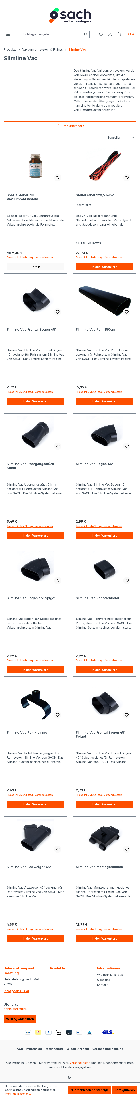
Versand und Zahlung (107, 1049)
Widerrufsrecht (78, 1049)
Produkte (57, 968)
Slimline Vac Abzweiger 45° (29, 867)
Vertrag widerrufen (20, 1019)
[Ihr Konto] (110, 34)
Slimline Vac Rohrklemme (27, 732)
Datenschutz (54, 1049)
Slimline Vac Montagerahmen (99, 867)
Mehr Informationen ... (18, 1093)
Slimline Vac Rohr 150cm (95, 329)
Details (35, 267)
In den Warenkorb (104, 267)
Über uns (103, 980)
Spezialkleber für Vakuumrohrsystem (22, 197)
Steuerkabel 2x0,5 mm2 (95, 195)
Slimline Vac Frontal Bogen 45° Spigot (101, 734)
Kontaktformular (15, 1009)
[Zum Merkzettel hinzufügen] (57, 177)
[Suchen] (85, 34)
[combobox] (50, 34)
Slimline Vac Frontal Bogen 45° (32, 329)
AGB (20, 1049)
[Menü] (8, 34)
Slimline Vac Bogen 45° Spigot (31, 598)
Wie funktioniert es (110, 974)
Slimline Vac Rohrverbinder (97, 598)
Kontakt (102, 985)
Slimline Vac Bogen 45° (94, 464)
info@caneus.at (16, 991)
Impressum (34, 1049)
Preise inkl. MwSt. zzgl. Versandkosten (30, 257)
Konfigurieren (125, 1090)
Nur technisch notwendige (90, 1090)
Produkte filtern (72, 126)
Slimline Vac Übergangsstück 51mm (30, 466)
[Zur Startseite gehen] (70, 15)
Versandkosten (80, 1063)
